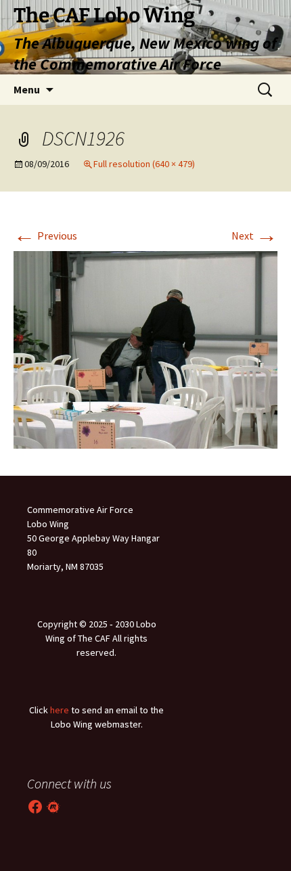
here (59, 710)
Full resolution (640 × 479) (144, 164)
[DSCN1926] (145, 348)
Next (254, 235)
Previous (45, 235)
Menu (27, 89)
